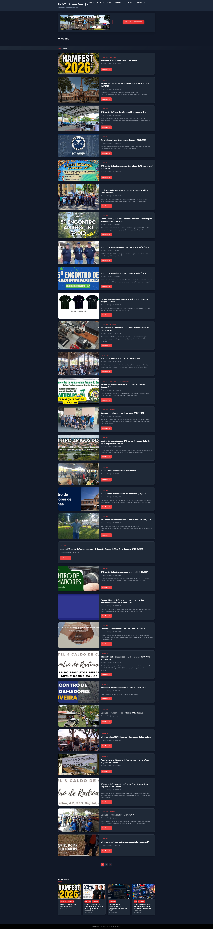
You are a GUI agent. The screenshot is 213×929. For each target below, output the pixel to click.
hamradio (113, 811)
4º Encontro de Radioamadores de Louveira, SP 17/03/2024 (124, 572)
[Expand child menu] (93, 3)
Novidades (113, 57)
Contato (92, 8)
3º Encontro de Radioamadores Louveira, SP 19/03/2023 (123, 688)
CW (90, 2)
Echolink (109, 2)
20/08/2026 (89, 912)
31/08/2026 (64, 909)
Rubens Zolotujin (107, 63)
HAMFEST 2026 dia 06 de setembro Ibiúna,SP (119, 61)
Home (59, 48)
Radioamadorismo (124, 381)
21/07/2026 (138, 912)
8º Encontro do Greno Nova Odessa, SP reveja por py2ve (123, 112)
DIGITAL (99, 2)
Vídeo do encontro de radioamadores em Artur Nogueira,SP (125, 842)
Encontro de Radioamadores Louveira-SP (117, 815)
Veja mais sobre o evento (133, 21)
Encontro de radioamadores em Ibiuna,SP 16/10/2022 (122, 713)
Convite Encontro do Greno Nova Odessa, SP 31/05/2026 (123, 140)
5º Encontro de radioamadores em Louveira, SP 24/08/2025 (125, 247)
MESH (130, 2)
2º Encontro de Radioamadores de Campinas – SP (120, 358)
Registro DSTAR (120, 2)
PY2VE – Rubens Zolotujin (73, 4)
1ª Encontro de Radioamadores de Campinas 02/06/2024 (123, 494)
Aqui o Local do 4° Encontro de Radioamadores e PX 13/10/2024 (126, 520)
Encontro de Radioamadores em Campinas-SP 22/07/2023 (124, 629)
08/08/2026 (114, 912)
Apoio (103, 270)
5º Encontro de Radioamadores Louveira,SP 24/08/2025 (123, 273)
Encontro (105, 57)
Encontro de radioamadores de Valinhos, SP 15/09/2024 (123, 413)
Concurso (111, 296)
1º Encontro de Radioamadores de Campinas (118, 471)
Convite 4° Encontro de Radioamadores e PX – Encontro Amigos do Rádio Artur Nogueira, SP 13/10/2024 (101, 549)
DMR (135, 901)
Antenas (139, 2)
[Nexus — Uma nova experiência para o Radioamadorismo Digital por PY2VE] (119, 891)
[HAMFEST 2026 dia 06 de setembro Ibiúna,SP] (69, 891)
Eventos (112, 244)
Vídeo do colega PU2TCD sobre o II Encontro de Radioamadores (126, 737)
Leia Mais (105, 69)
